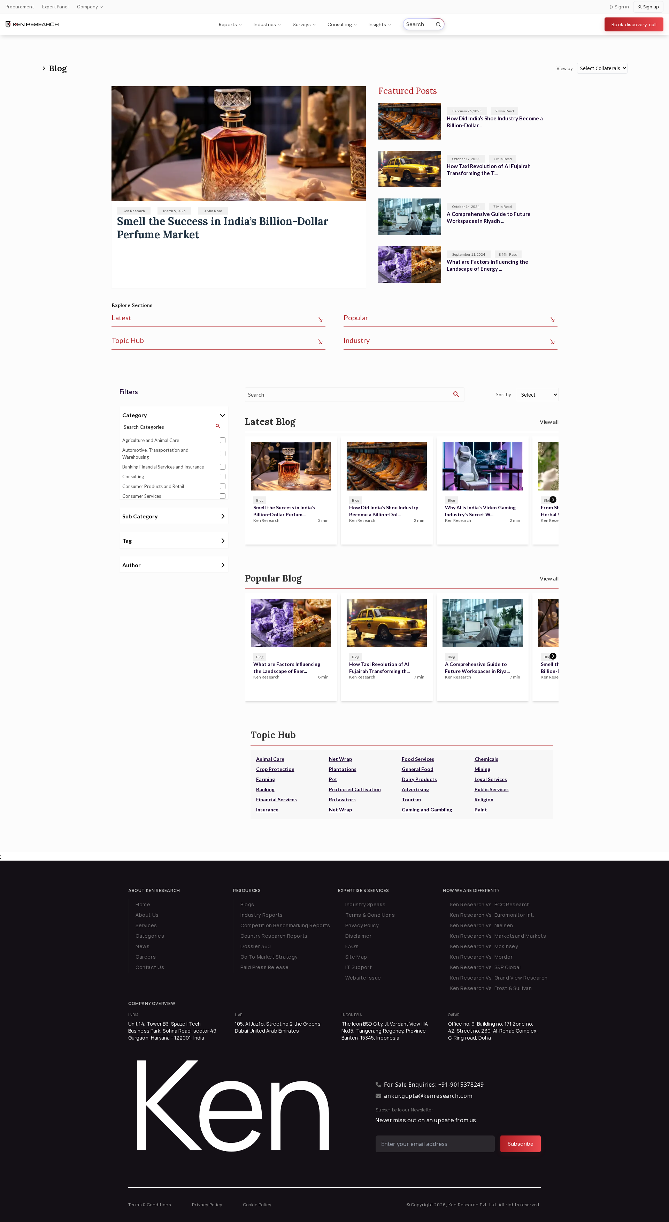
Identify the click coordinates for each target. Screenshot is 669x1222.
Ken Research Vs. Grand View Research (498, 977)
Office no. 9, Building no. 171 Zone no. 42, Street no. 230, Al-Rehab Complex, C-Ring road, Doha (493, 1030)
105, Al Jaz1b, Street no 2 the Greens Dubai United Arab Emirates (278, 1027)
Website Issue (363, 977)
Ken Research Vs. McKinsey (484, 946)
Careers (146, 956)
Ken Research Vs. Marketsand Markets (498, 935)
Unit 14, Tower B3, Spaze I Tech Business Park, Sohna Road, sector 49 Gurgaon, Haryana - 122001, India (172, 1030)
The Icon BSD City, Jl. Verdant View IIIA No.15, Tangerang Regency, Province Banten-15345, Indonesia (384, 1030)
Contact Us (150, 967)
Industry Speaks (365, 904)
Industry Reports (261, 915)
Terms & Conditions (370, 915)
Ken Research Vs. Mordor (481, 956)
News (142, 946)
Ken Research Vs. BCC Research (490, 904)
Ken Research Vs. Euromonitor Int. (492, 915)
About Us (147, 915)
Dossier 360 (255, 946)
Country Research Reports (274, 935)
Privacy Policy (362, 925)
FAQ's (352, 946)
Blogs (247, 904)
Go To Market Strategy (269, 956)
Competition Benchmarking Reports (285, 925)
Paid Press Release (264, 967)
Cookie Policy (257, 1205)
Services (146, 925)
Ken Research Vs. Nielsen (481, 925)
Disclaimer (358, 935)
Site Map (356, 956)
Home (143, 904)
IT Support (358, 967)
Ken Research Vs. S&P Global (485, 967)
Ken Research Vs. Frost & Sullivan (491, 988)
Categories (150, 935)
